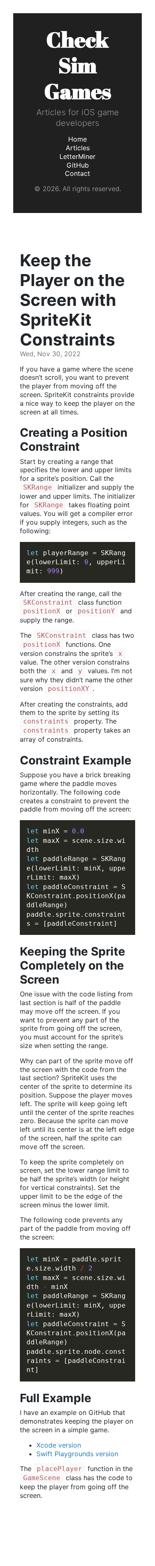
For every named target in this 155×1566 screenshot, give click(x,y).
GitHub (78, 165)
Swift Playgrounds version (77, 1454)
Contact (77, 173)
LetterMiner (77, 156)
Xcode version (58, 1445)
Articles (78, 148)
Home (77, 139)
